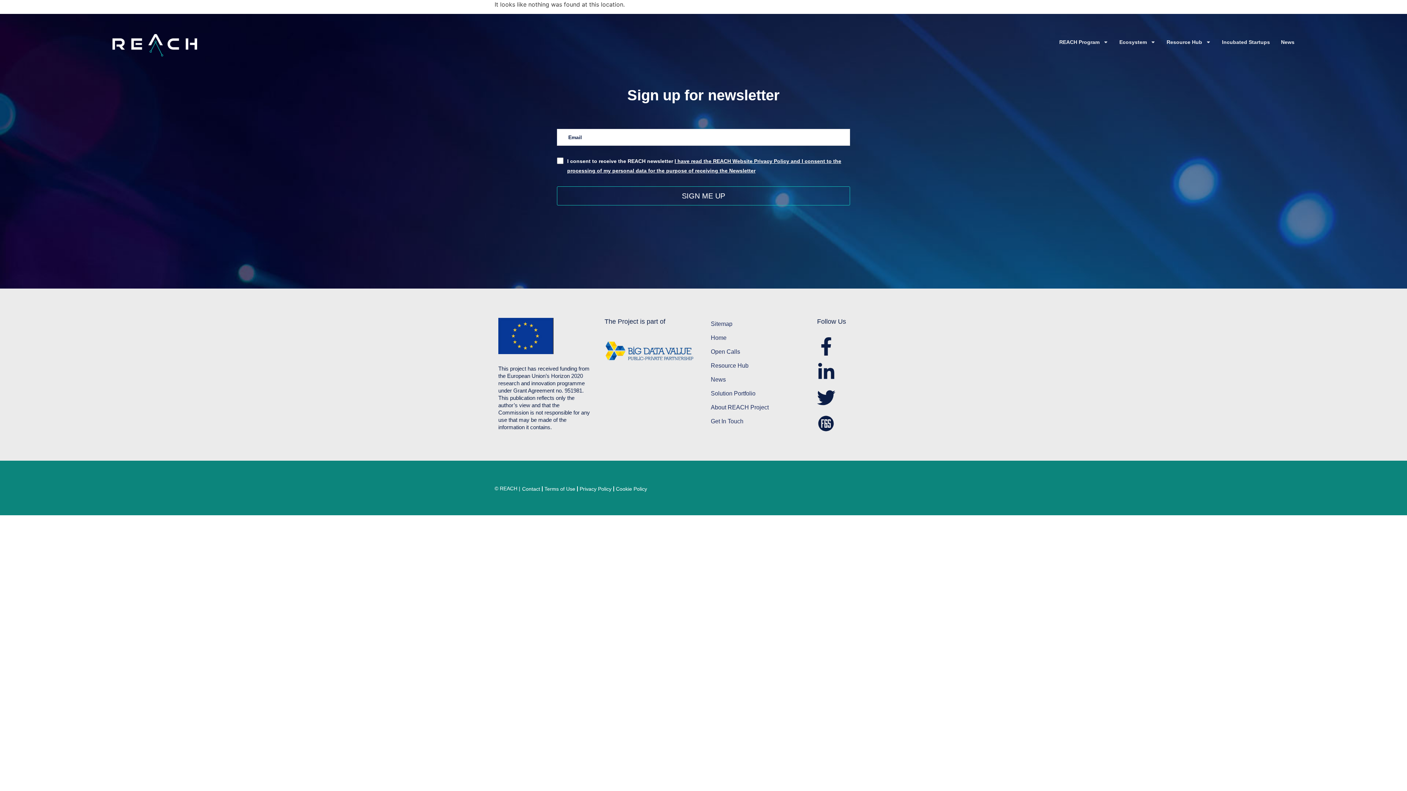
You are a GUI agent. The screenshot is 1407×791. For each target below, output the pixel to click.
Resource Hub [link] (1184, 42)
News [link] (1288, 42)
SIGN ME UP (703, 196)
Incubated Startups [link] (1246, 42)
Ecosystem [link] (1133, 42)
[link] (248, 45)
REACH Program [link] (1079, 42)
